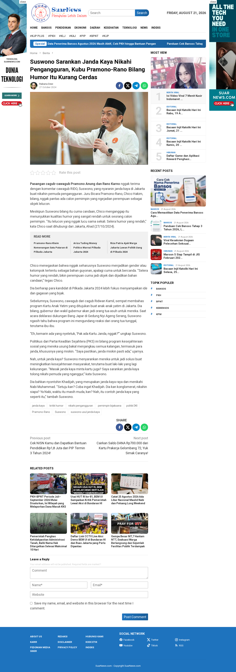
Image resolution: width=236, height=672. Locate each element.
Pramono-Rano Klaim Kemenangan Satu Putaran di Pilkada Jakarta (51, 247)
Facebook (129, 639)
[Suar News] (59, 12)
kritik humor (56, 405)
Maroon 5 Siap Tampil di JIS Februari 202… (182, 256)
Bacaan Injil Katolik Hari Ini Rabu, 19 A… (183, 111)
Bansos (155, 209)
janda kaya (38, 405)
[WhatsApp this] (144, 85)
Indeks (90, 647)
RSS (181, 645)
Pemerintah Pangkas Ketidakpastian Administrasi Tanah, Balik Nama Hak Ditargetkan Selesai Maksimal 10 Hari (48, 543)
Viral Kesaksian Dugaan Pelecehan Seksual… (179, 242)
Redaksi (62, 636)
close (23, 2)
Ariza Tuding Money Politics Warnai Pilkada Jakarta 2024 (86, 247)
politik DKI (131, 405)
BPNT (159, 301)
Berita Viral (172, 92)
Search (142, 13)
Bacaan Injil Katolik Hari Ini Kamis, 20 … (183, 143)
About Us (36, 636)
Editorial (171, 107)
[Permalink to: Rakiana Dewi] (33, 85)
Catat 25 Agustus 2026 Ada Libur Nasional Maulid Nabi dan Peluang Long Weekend (128, 500)
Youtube (128, 645)
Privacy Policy (67, 647)
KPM (159, 314)
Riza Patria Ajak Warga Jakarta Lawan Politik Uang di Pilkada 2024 (126, 247)
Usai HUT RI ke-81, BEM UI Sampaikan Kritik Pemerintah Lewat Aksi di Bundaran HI (88, 500)
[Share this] (119, 85)
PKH (158, 295)
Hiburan (170, 152)
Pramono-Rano (41, 411)
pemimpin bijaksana (109, 405)
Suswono (60, 411)
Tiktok (154, 645)
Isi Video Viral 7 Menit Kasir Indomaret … (184, 97)
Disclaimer (65, 642)
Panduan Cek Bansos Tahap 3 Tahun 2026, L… (183, 227)
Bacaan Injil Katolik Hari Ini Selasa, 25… (181, 270)
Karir (33, 642)
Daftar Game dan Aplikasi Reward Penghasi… (182, 157)
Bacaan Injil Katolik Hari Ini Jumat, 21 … (183, 129)
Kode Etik (91, 642)
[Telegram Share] (136, 85)
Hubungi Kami (94, 636)
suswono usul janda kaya (85, 411)
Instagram (184, 639)
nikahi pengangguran (80, 405)
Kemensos (162, 308)
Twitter (154, 639)
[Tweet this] (127, 85)
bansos (161, 288)
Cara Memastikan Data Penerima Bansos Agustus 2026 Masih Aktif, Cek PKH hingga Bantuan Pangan (70, 43)
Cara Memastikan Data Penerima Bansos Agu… (177, 214)
